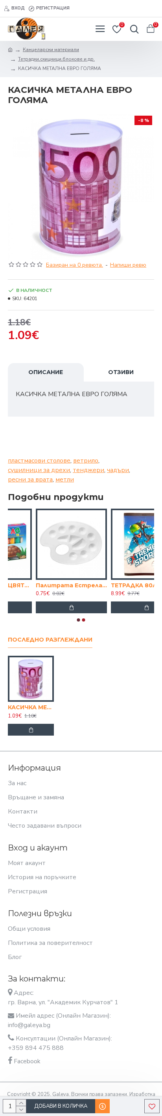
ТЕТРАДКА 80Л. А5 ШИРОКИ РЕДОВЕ (58, 585)
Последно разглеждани (50, 639)
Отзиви (121, 372)
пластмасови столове (39, 460)
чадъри (118, 470)
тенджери (88, 470)
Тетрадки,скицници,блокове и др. (56, 59)
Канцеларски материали (51, 49)
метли (64, 479)
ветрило (85, 460)
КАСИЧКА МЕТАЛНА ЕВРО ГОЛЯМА (31, 707)
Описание (45, 372)
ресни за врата (30, 479)
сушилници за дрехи (39, 470)
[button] (78, 620)
